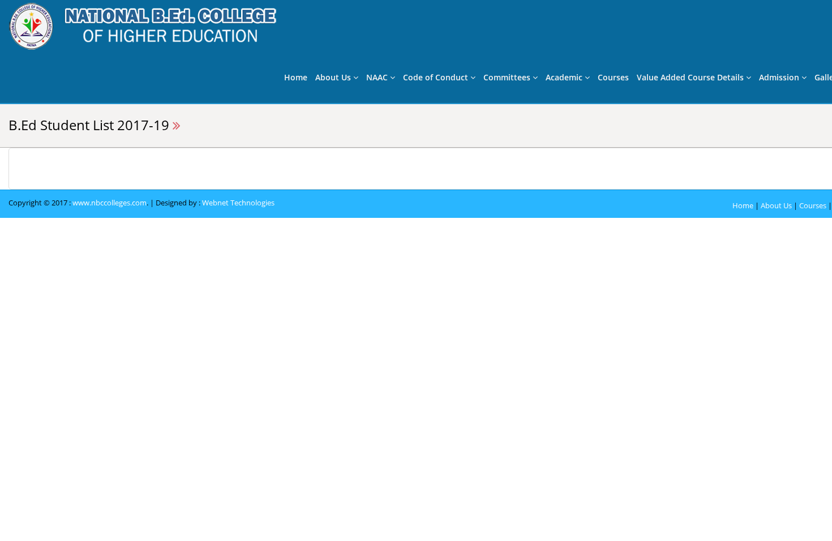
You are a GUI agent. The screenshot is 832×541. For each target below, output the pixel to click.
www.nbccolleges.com (109, 202)
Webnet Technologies (238, 202)
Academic (565, 77)
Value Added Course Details (691, 77)
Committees (508, 77)
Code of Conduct (436, 77)
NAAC (378, 77)
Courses (613, 77)
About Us (334, 77)
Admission (780, 77)
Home (295, 77)
